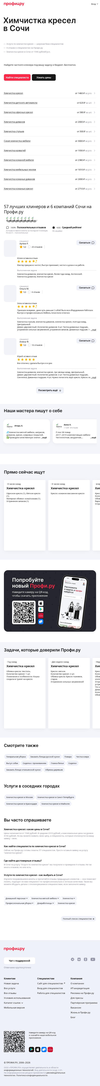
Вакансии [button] (76, 1007)
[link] (17, 77)
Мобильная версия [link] (14, 1007)
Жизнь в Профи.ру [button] (80, 1012)
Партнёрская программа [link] (84, 1002)
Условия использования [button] (17, 997)
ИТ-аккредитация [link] (80, 988)
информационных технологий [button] (18, 1070)
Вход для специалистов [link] (50, 988)
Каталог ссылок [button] (12, 1002)
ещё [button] (44, 437)
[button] (86, 242)
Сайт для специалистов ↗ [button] (51, 983)
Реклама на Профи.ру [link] (82, 993)
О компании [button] (77, 983)
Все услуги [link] (9, 988)
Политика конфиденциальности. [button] (32, 1075)
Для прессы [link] (77, 997)
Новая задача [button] (11, 983)
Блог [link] (73, 1017)
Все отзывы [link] (10, 993)
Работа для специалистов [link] (51, 993)
